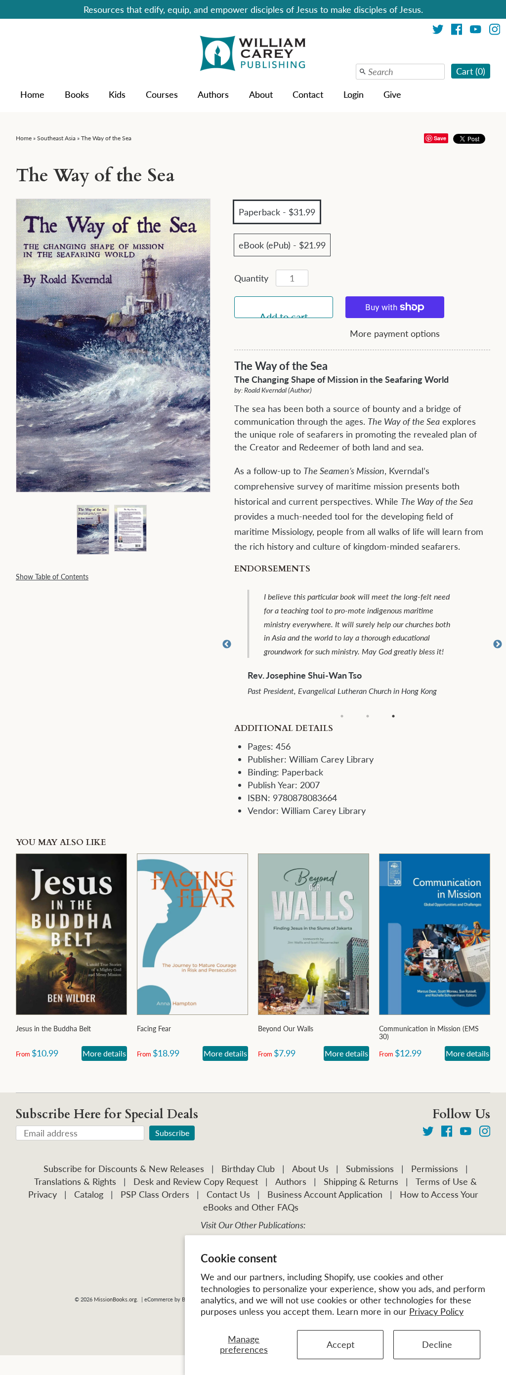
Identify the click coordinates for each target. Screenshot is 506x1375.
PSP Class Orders (155, 1194)
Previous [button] (227, 644)
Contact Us (228, 1194)
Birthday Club (248, 1168)
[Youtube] (475, 31)
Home (32, 94)
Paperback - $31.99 (277, 211)
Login (353, 94)
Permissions (434, 1168)
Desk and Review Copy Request (195, 1181)
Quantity (251, 278)
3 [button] (393, 716)
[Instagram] (495, 31)
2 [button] (368, 716)
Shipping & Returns (361, 1181)
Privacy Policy (436, 1311)
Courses (162, 94)
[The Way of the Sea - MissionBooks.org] (92, 529)
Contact (308, 94)
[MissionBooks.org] (253, 55)
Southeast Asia (56, 138)
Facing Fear (154, 1028)
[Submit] (363, 72)
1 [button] (342, 716)
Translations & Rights (75, 1181)
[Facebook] (457, 31)
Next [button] (498, 644)
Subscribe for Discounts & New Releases (123, 1168)
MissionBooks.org (115, 1299)
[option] (369, 644)
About (261, 94)
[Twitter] (438, 31)
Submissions (370, 1168)
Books (77, 94)
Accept (340, 1344)
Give (392, 94)
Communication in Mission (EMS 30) (429, 1032)
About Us (310, 1168)
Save (440, 138)
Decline (437, 1344)
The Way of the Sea (106, 138)
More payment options (395, 333)
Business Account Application (324, 1194)
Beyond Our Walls (285, 1028)
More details (104, 1053)
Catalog (88, 1194)
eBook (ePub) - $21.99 (282, 245)
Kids (117, 94)
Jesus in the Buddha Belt (53, 1028)
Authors (213, 94)
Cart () (470, 71)
